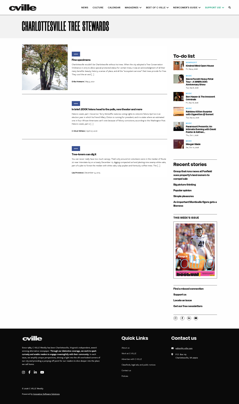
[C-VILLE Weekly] (24, 7)
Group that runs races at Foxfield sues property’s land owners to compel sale (192, 174)
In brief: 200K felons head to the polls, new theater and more (107, 109)
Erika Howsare (78, 81)
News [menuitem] (84, 7)
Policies (125, 376)
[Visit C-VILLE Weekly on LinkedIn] (35, 372)
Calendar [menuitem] (114, 7)
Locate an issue (182, 300)
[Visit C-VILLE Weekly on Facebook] (29, 372)
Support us (179, 294)
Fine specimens (81, 59)
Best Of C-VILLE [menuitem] (156, 7)
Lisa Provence (77, 172)
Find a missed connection (188, 288)
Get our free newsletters (187, 306)
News (76, 54)
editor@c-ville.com (184, 348)
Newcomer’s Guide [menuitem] (185, 7)
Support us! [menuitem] (213, 7)
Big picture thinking (184, 184)
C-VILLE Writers (78, 130)
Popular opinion (182, 190)
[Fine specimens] (45, 67)
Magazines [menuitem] (131, 7)
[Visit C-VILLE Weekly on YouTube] (42, 372)
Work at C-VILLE (129, 353)
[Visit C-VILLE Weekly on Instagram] (24, 372)
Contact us (126, 370)
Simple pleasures (183, 196)
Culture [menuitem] (98, 7)
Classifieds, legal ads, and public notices (138, 365)
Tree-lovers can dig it (84, 154)
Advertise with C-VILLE (132, 359)
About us (125, 348)
